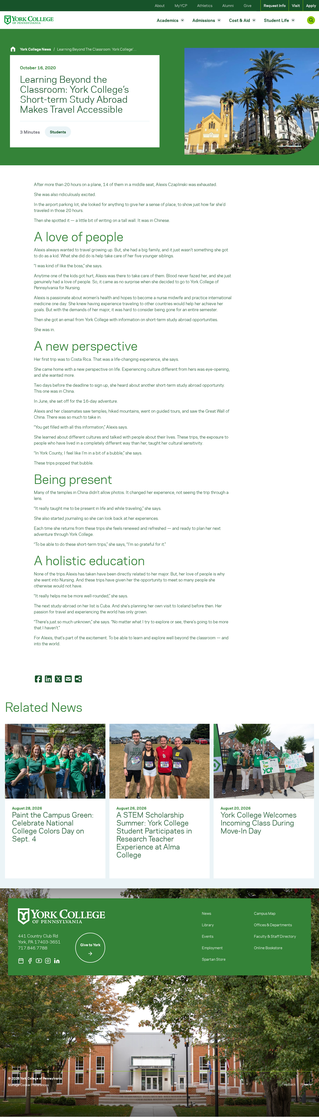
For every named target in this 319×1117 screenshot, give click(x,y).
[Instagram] (48, 961)
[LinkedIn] (57, 961)
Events (207, 936)
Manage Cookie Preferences (28, 1085)
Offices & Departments (273, 924)
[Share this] (79, 678)
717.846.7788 (32, 947)
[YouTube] (39, 961)
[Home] (15, 49)
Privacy (306, 1084)
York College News (35, 49)
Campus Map (264, 913)
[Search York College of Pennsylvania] (311, 20)
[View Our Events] (21, 961)
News (206, 913)
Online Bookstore (268, 947)
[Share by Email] (69, 678)
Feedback (289, 1084)
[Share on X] (59, 678)
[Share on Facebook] (39, 678)
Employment (212, 947)
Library (208, 924)
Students (58, 131)
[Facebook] (30, 961)
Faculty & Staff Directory (275, 936)
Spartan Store (214, 959)
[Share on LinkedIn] (49, 678)
